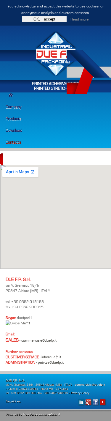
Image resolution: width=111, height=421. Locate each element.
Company (13, 107)
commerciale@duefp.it (39, 340)
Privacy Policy (80, 393)
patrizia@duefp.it (51, 362)
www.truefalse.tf (49, 414)
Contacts (13, 142)
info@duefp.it (51, 357)
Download (14, 130)
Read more (79, 19)
